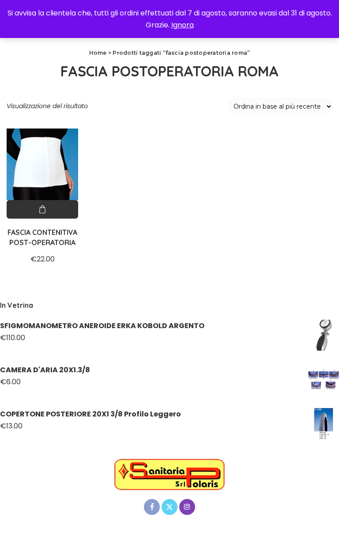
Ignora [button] (182, 25)
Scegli (42, 209)
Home (98, 52)
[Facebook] (152, 507)
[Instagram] (187, 507)
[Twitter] (169, 507)
